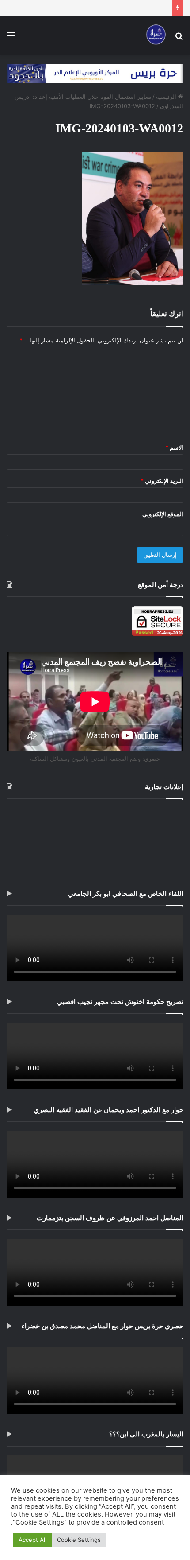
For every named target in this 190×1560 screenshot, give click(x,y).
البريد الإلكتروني (162, 480)
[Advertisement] (95, 842)
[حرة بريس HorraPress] (154, 35)
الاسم (174, 447)
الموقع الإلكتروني (162, 513)
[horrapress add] (95, 73)
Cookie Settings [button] (79, 1539)
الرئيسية (167, 96)
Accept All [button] (32, 1539)
